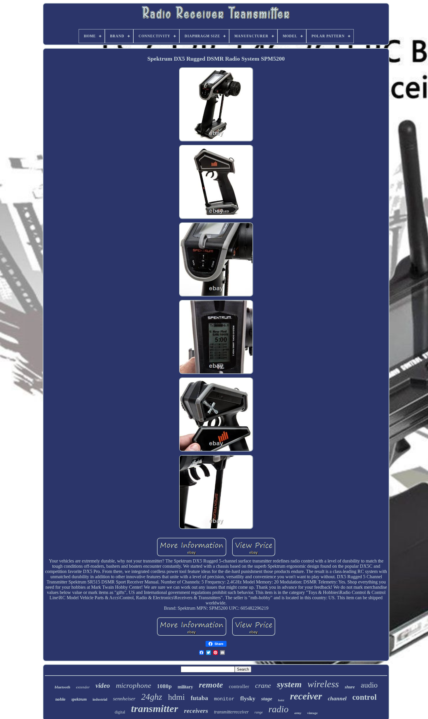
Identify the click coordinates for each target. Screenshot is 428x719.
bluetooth (62, 687)
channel (337, 698)
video (102, 685)
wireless (323, 684)
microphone (133, 685)
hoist (281, 700)
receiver (306, 696)
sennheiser (124, 699)
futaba (199, 698)
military (185, 686)
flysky (247, 698)
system (289, 684)
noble (60, 699)
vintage (312, 713)
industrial (100, 699)
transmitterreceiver (231, 711)
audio (369, 685)
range (258, 712)
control (364, 697)
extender (83, 687)
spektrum (79, 699)
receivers (196, 710)
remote (211, 684)
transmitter (154, 708)
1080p (164, 686)
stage (266, 699)
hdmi (176, 697)
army (297, 713)
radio (278, 709)
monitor (224, 699)
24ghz (151, 697)
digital (120, 712)
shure (350, 687)
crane (263, 685)
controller (239, 686)
